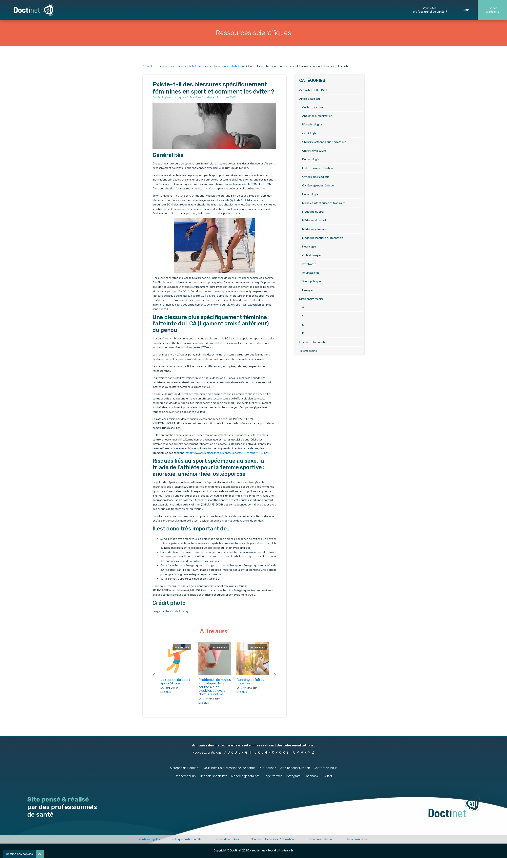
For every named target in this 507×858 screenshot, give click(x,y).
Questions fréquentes (313, 342)
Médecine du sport (314, 211)
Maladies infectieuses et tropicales (323, 202)
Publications (267, 768)
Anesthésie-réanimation (317, 115)
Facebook (311, 776)
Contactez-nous (325, 768)
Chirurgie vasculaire (314, 150)
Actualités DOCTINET (313, 90)
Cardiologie (309, 133)
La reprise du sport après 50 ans (175, 681)
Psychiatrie (309, 264)
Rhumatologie (310, 272)
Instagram (293, 776)
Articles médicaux (200, 66)
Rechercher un (185, 776)
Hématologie (310, 194)
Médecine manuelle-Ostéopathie (322, 237)
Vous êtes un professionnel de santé (229, 768)
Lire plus (165, 691)
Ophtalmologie (311, 255)
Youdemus (258, 850)
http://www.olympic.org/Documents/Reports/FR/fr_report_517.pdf (227, 452)
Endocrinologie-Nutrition (317, 168)
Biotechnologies (312, 124)
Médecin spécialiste (213, 776)
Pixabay (183, 611)
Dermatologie (310, 159)
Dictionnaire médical (311, 298)
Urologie (307, 290)
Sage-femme (273, 776)
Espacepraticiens (492, 9)
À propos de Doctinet (184, 768)
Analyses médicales (314, 107)
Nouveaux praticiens (207, 752)
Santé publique (311, 281)
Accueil (147, 66)
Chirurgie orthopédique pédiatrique (324, 141)
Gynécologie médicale (315, 176)
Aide (466, 10)
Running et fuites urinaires (250, 681)
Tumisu (169, 611)
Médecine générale (314, 229)
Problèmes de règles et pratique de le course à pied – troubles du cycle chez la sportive (214, 687)
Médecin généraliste (245, 776)
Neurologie (309, 246)
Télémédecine (308, 350)
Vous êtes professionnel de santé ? (430, 9)
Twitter (327, 776)
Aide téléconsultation (295, 768)
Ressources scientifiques (170, 66)
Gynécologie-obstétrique (229, 66)
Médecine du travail (314, 220)
